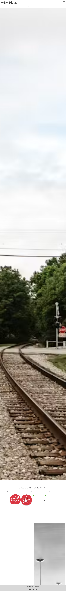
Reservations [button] (33, 589)
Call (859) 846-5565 (33, 586)
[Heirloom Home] (9, 2)
